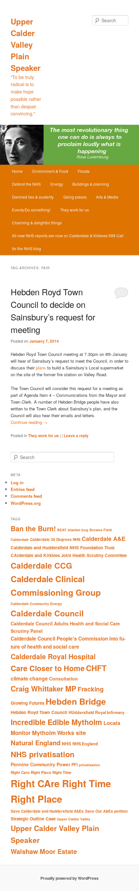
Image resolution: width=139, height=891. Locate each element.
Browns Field (101, 529)
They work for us (74, 209)
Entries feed (23, 489)
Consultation (63, 678)
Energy (56, 184)
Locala (111, 723)
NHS (66, 743)
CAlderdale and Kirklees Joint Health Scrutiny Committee (69, 555)
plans (41, 368)
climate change (29, 678)
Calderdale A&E (103, 538)
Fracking (91, 689)
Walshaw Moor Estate (44, 851)
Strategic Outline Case (33, 819)
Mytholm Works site (59, 733)
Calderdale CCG (41, 565)
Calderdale (20, 539)
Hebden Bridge (76, 701)
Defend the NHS (26, 184)
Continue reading (29, 422)
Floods (84, 171)
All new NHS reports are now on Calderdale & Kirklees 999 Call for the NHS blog (67, 242)
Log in (17, 482)
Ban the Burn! (33, 528)
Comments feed (26, 496)
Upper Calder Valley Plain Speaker (25, 44)
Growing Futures (27, 703)
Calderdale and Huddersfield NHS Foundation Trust (62, 547)
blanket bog (78, 529)
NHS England (85, 744)
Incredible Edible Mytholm (56, 722)
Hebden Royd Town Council (39, 712)
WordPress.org (26, 503)
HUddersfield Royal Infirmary (96, 712)
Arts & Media (107, 197)
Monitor (21, 733)
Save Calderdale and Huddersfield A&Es (47, 811)
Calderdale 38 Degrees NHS (55, 539)
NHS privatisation (42, 754)
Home (17, 171)
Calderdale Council (47, 613)
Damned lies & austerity (33, 197)
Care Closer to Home (48, 668)
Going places (75, 197)
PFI (74, 765)
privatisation (89, 764)
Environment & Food (50, 171)
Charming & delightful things (37, 222)
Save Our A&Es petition (106, 811)
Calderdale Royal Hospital (53, 656)
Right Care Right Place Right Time (41, 772)
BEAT (62, 529)
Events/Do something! (31, 209)
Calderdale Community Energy (36, 603)
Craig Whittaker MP (43, 688)
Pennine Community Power (40, 764)
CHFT (96, 667)
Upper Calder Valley (73, 819)
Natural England (35, 742)
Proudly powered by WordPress (69, 878)
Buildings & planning (90, 184)
